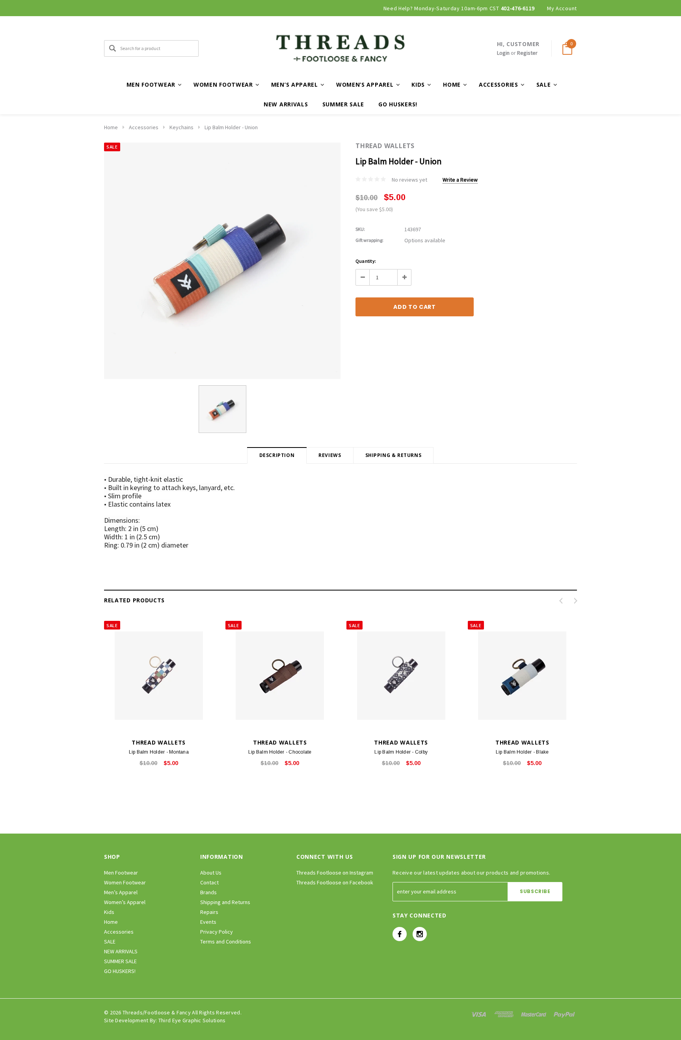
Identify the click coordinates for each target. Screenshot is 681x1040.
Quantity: (365, 261)
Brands (208, 892)
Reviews (329, 455)
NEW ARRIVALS (286, 104)
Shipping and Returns (225, 902)
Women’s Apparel (124, 902)
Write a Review (460, 179)
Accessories (143, 127)
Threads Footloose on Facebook (334, 882)
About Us (210, 872)
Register (527, 52)
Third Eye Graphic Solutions (192, 1020)
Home (111, 127)
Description (277, 455)
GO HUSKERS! (397, 104)
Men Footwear (121, 872)
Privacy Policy (216, 931)
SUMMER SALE (343, 104)
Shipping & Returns (393, 455)
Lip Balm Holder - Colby (401, 752)
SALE (109, 941)
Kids (109, 912)
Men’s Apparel (121, 892)
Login (503, 52)
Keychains (181, 127)
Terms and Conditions (225, 941)
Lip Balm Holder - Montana (159, 752)
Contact (209, 882)
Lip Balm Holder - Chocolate (279, 752)
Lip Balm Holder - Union (231, 127)
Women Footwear (125, 882)
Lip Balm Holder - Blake (522, 752)
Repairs (209, 912)
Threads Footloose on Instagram (334, 872)
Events (208, 921)
